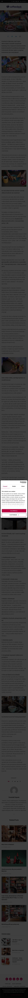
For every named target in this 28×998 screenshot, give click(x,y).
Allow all (14, 510)
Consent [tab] (5, 486)
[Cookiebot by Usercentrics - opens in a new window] (20, 482)
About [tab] (23, 486)
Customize (13, 514)
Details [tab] (14, 486)
